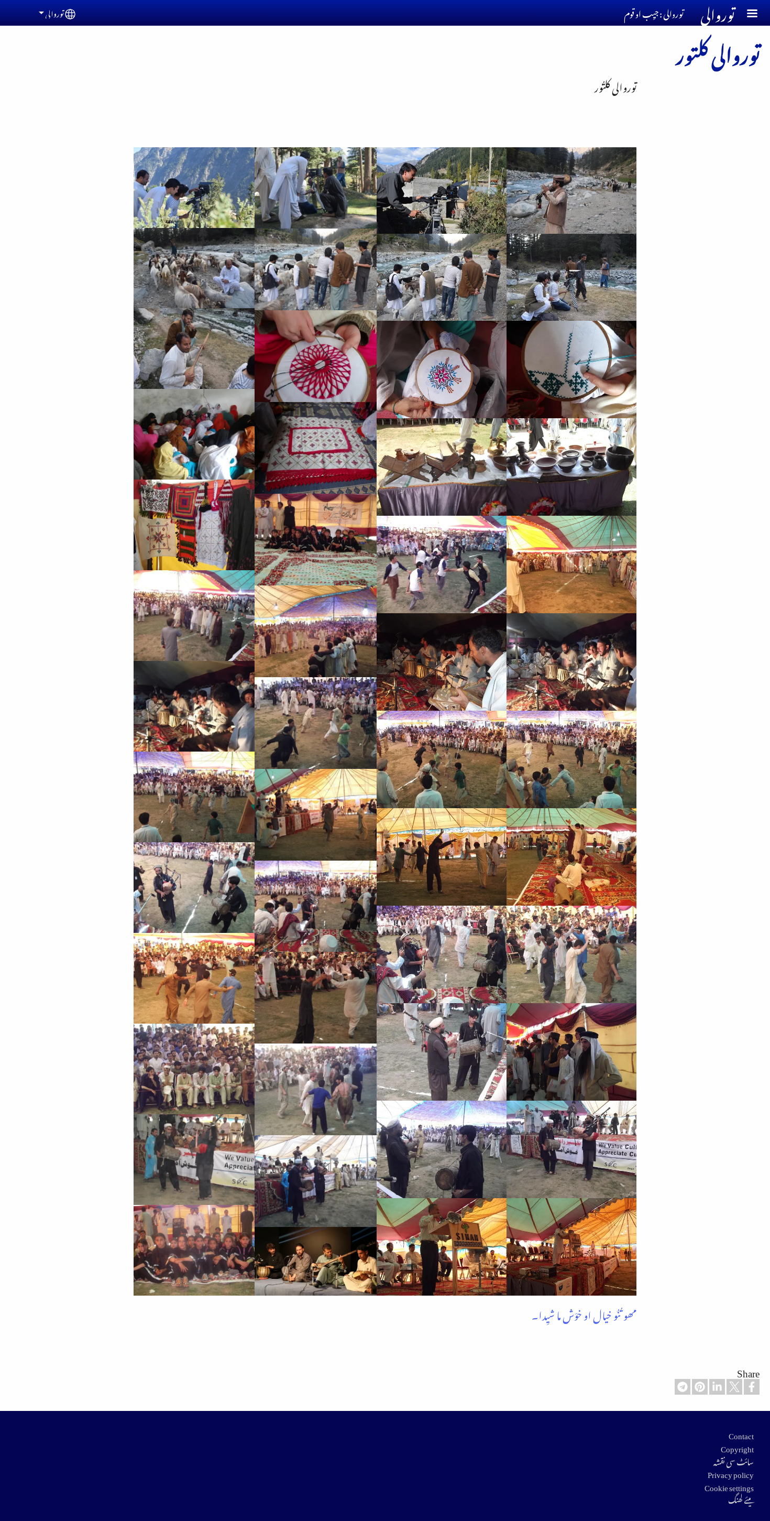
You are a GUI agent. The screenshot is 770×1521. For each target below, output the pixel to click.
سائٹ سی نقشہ (733, 1460)
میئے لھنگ (741, 1498)
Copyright (737, 1447)
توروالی (54, 12)
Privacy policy (731, 1473)
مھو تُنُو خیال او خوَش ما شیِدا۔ (584, 1313)
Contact (741, 1434)
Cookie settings (729, 1486)
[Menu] (745, 14)
